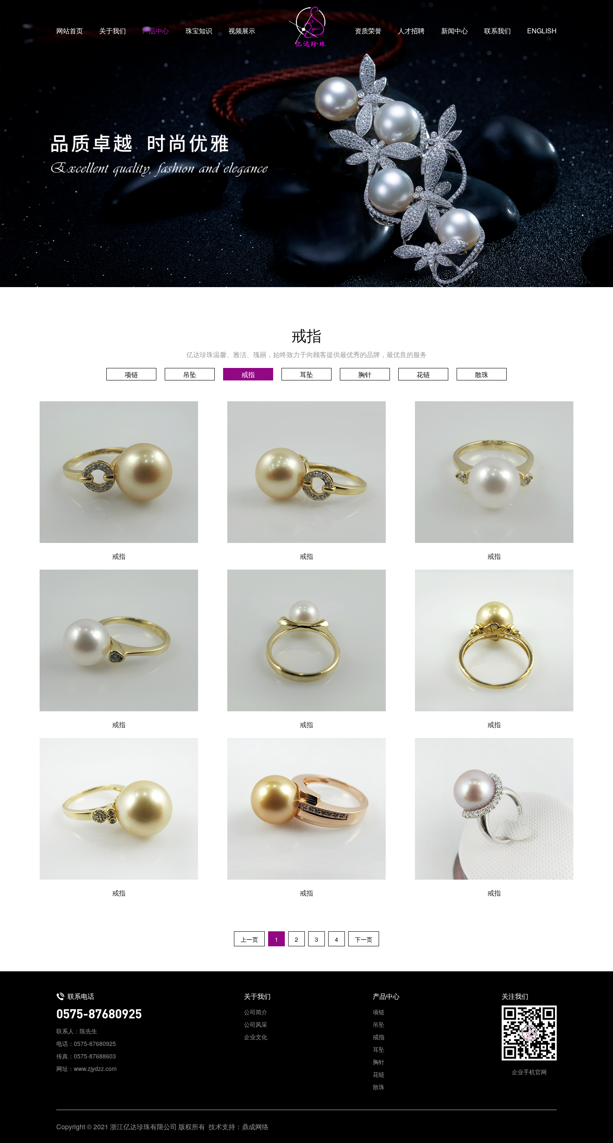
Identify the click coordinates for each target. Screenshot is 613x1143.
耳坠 (306, 374)
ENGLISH (542, 30)
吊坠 (189, 374)
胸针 (365, 374)
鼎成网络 (255, 1126)
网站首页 (69, 30)
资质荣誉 (368, 30)
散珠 (481, 374)
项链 (131, 374)
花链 (423, 374)
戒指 (248, 374)
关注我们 (515, 996)
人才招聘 (411, 30)
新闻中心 (454, 30)
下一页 (363, 939)
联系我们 (497, 30)
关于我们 (112, 30)
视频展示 (242, 30)
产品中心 (155, 30)
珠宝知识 (199, 30)
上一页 (249, 939)
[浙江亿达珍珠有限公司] (306, 27)
